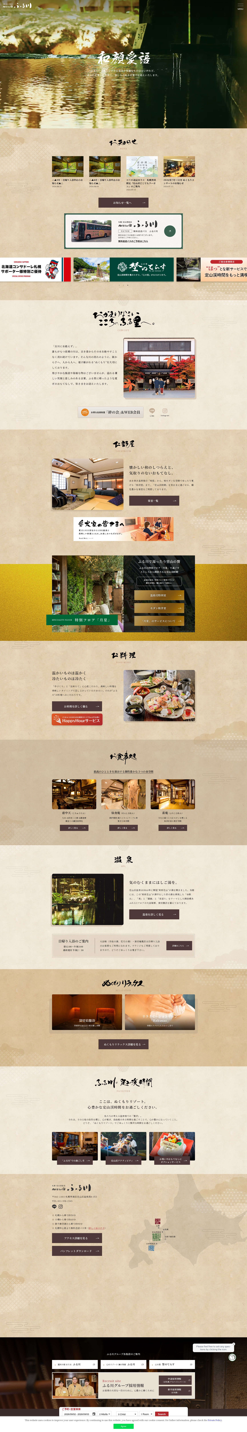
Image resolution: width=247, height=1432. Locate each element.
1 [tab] (119, 285)
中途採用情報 (174, 1380)
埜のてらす (165, 1364)
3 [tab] (127, 285)
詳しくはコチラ (96, 1228)
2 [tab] (123, 285)
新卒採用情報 (174, 1391)
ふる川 (69, 1364)
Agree (123, 1426)
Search (162, 1414)
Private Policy (215, 1420)
